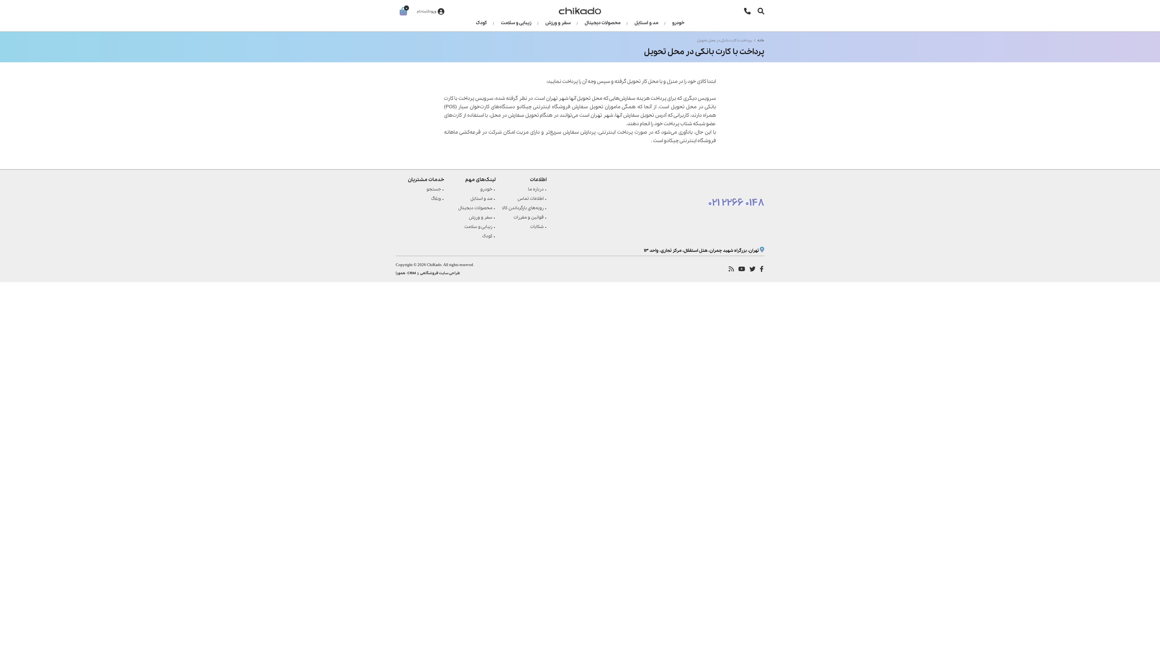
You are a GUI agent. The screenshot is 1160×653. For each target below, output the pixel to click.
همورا (400, 273)
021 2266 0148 (736, 203)
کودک (481, 23)
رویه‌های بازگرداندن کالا (523, 208)
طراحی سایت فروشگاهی (440, 273)
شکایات (537, 227)
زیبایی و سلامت (516, 23)
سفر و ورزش (558, 23)
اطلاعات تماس (530, 199)
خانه (760, 40)
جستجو (434, 189)
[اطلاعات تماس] (747, 11)
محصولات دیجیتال (602, 23)
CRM (411, 273)
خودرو (678, 23)
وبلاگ (436, 199)
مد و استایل (646, 23)
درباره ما (536, 189)
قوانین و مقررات (529, 217)
